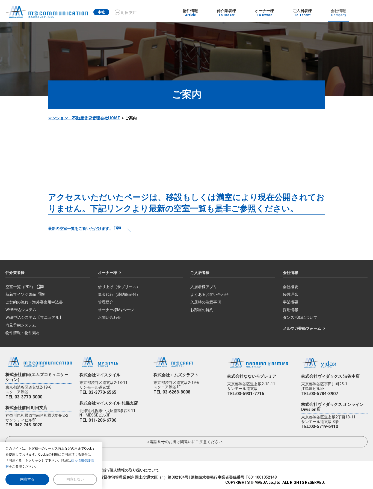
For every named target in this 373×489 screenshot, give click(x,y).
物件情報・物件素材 (22, 333)
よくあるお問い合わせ (209, 294)
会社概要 (290, 287)
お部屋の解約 (201, 310)
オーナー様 (107, 272)
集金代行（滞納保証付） (119, 294)
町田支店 (129, 12)
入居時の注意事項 (205, 302)
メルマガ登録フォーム (302, 328)
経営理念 (290, 294)
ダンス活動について (300, 317)
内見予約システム (20, 325)
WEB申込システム (20, 310)
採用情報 (290, 310)
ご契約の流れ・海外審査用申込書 (34, 302)
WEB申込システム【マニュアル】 (34, 317)
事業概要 (290, 302)
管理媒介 (105, 302)
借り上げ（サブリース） (119, 287)
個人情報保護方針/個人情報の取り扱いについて (118, 470)
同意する (27, 479)
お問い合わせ (109, 317)
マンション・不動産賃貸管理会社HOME (84, 118)
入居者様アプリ (203, 287)
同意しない (75, 479)
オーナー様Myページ (116, 310)
